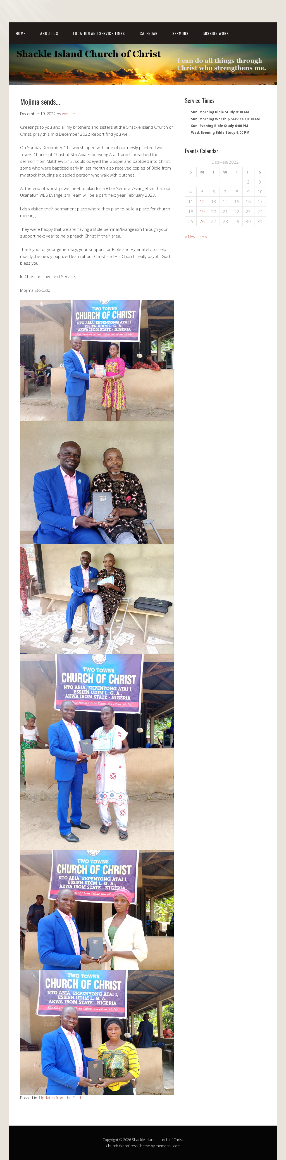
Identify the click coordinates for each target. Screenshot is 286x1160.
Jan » (203, 236)
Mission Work (216, 33)
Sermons (180, 33)
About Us (49, 33)
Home (20, 33)
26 (202, 221)
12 (202, 201)
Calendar (149, 33)
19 (202, 211)
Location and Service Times (99, 33)
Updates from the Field (60, 1097)
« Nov (190, 236)
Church (112, 1145)
